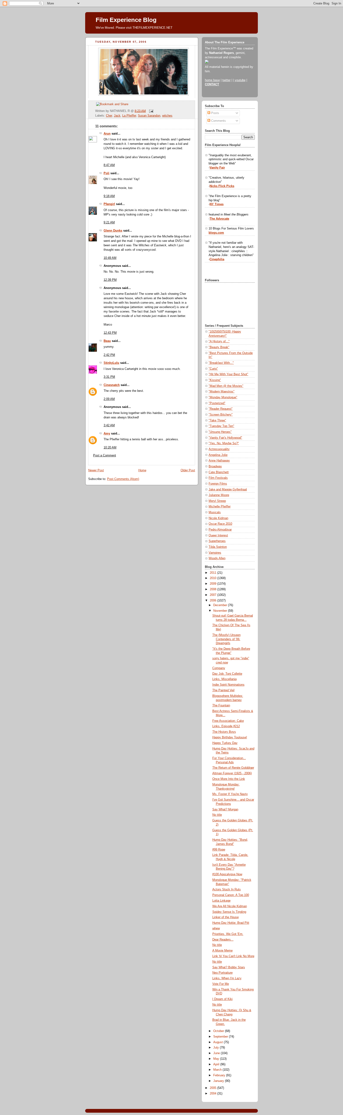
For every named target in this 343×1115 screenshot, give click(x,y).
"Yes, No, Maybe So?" (224, 443)
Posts (214, 113)
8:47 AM (109, 165)
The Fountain (221, 705)
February (219, 1075)
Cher (109, 115)
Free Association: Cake (228, 720)
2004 (213, 1093)
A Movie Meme (222, 950)
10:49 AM (110, 258)
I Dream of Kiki (222, 999)
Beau (107, 341)
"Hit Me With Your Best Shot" (228, 374)
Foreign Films (218, 483)
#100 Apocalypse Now (227, 874)
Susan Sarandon (149, 115)
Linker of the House (225, 917)
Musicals (215, 512)
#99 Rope (218, 849)
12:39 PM (110, 279)
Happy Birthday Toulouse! (229, 737)
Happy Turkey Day (225, 743)
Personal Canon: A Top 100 (230, 895)
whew (216, 928)
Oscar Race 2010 (220, 523)
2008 (213, 589)
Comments (218, 120)
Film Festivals (218, 477)
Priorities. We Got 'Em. (227, 934)
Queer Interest (218, 535)
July (216, 1047)
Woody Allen (217, 558)
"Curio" (213, 368)
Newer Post (96, 470)
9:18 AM (109, 196)
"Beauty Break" (219, 347)
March (218, 1069)
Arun (107, 133)
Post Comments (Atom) (123, 479)
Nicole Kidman (218, 518)
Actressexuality (219, 449)
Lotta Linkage (221, 900)
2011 (213, 572)
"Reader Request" (221, 408)
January (219, 1081)
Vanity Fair (217, 167)
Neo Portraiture (222, 972)
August (218, 1042)
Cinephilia (217, 259)
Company (218, 668)
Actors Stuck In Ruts (226, 889)
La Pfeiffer (129, 115)
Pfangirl (109, 204)
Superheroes (217, 541)
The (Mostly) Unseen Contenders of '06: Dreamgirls (226, 639)
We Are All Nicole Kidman (229, 906)
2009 (213, 583)
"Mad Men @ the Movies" (226, 386)
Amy (107, 433)
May (216, 1058)
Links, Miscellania (224, 679)
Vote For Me (220, 984)
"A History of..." (219, 341)
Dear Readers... (223, 939)
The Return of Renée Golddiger (233, 767)
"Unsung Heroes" (220, 432)
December (220, 605)
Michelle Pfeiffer (220, 506)
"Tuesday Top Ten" (221, 426)
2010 (213, 578)
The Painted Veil (223, 690)
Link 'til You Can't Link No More (233, 956)
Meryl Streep (217, 501)
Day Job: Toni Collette (227, 673)
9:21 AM (109, 222)
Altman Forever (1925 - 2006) (232, 773)
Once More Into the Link (228, 779)
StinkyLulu (111, 363)
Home (142, 470)
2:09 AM (109, 399)
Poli (106, 173)
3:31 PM (109, 377)
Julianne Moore (219, 495)
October (219, 1031)
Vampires (215, 552)
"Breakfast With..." (221, 363)
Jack (117, 115)
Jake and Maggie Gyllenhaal (228, 489)
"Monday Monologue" (223, 397)
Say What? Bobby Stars (228, 967)
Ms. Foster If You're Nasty (230, 794)
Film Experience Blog (126, 19)
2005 (213, 1088)
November (220, 610)
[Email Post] (150, 110)
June (217, 1053)
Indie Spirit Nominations (228, 684)
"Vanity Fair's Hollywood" (225, 437)
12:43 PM (110, 332)
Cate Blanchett (219, 472)
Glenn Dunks (113, 230)
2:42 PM (109, 355)
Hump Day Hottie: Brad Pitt (230, 922)
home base (212, 80)
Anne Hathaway (219, 460)
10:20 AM (110, 447)
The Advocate (219, 218)
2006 (213, 600)
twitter (226, 80)
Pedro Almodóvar (220, 529)
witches (167, 115)
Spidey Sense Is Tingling (229, 912)
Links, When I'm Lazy (227, 978)
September (221, 1036)
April (216, 1064)
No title (217, 814)
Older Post (188, 470)
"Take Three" (217, 420)
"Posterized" (217, 403)
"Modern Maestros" (221, 391)
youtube (240, 80)
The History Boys (224, 731)
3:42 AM (109, 425)
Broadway (215, 466)
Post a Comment (104, 455)
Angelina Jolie (218, 455)
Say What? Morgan (225, 809)
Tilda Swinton (218, 547)
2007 (213, 595)
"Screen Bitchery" (221, 414)
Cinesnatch (112, 385)
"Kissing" (215, 380)
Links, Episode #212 (226, 726)
